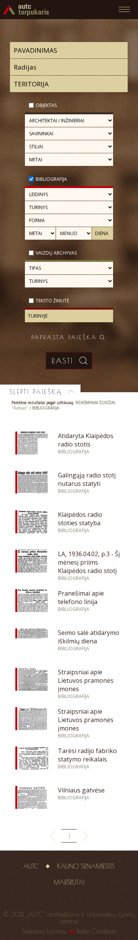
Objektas (46, 105)
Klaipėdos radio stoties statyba (80, 518)
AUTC (30, 866)
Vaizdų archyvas (56, 253)
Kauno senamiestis (86, 866)
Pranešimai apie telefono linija (81, 597)
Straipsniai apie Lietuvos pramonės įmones (85, 680)
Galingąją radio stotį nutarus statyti (87, 479)
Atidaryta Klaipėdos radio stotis (85, 440)
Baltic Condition (97, 931)
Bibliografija (51, 179)
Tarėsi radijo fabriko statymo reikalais (87, 755)
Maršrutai (69, 882)
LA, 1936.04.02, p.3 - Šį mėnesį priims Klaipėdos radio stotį (89, 562)
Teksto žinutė (52, 300)
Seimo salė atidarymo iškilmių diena (88, 636)
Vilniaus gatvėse (81, 790)
